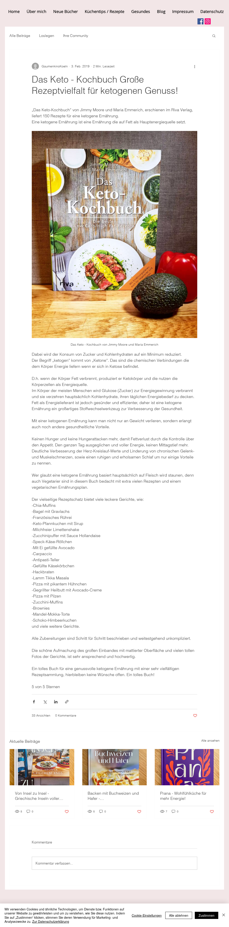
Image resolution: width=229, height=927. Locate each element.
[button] (214, 35)
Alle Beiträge (19, 35)
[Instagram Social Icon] (208, 21)
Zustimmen (206, 915)
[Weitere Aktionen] (194, 66)
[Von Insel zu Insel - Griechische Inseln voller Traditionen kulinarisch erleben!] (42, 767)
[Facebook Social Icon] (200, 21)
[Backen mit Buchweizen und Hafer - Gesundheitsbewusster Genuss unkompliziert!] (114, 767)
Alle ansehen (210, 741)
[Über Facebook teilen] (34, 702)
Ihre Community (75, 35)
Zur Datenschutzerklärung (50, 921)
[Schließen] (223, 915)
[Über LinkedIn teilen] (56, 702)
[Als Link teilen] (67, 702)
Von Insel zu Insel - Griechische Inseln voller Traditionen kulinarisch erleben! (37, 796)
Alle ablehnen (178, 915)
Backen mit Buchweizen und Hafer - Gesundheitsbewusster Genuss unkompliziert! (113, 796)
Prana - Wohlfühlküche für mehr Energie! (183, 796)
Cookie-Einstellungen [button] (147, 915)
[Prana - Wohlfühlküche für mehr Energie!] (187, 767)
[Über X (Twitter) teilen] (45, 702)
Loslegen (46, 35)
